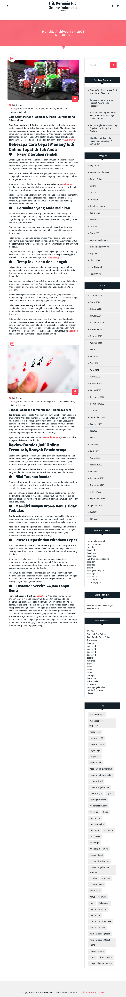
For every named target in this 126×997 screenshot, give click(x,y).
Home (57, 35)
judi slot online (97, 824)
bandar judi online (51, 437)
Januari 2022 (95, 471)
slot (92, 903)
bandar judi (28, 401)
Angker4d (94, 165)
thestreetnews (97, 951)
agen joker (96, 732)
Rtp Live (93, 253)
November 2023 (97, 329)
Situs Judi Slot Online (96, 634)
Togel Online (95, 274)
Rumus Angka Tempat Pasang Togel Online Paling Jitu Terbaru (103, 128)
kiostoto (90, 643)
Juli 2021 (93, 512)
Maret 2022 (95, 458)
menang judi (62, 108)
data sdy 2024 (93, 579)
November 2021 (97, 485)
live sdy (90, 547)
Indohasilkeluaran (98, 206)
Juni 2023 (94, 356)
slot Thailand (96, 267)
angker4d (17, 108)
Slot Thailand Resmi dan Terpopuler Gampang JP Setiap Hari (101, 141)
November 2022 (97, 404)
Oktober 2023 (96, 336)
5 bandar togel (97, 715)
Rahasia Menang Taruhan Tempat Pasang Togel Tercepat (101, 103)
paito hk (90, 568)
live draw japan (94, 582)
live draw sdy (53, 257)
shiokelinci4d (93, 681)
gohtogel (91, 675)
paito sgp (91, 565)
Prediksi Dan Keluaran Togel (100, 605)
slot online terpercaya (101, 921)
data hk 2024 (93, 576)
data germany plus (95, 571)
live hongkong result (96, 541)
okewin (90, 693)
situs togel (95, 891)
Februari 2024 (96, 309)
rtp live (94, 878)
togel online (107, 957)
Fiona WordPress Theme (93, 992)
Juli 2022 (93, 431)
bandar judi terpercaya (45, 401)
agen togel (95, 750)
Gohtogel (94, 199)
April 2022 (94, 451)
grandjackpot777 (98, 799)
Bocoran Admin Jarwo (99, 172)
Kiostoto (94, 220)
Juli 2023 (93, 350)
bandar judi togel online (102, 775)
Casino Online (96, 179)
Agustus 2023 (96, 343)
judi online (50, 108)
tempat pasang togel (100, 934)
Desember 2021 (97, 478)
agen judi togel (97, 744)
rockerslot (91, 684)
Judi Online (17, 105)
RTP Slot (90, 631)
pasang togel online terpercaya (99, 869)
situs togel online (98, 897)
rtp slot (106, 878)
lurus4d (93, 226)
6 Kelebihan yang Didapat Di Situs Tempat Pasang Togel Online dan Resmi (103, 116)
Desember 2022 (97, 397)
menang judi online (20, 112)
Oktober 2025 (96, 295)
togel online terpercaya (101, 963)
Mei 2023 (94, 363)
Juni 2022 (94, 438)
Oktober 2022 (96, 410)
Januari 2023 (95, 390)
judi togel (95, 830)
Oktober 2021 (96, 492)
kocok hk (91, 550)
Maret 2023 (95, 377)
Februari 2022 (96, 465)
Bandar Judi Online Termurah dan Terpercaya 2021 (40, 410)
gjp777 (110, 793)
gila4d (90, 664)
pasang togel (97, 855)
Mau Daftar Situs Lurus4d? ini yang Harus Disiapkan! (103, 91)
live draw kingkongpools (98, 559)
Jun (75, 98)
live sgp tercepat (94, 544)
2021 (64, 35)
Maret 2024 (95, 302)
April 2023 (94, 370)
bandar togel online (100, 787)
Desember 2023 (97, 322)
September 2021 (97, 498)
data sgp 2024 (93, 574)
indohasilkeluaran (31, 108)
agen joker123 (97, 738)
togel (93, 957)
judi (42, 108)
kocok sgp (91, 553)
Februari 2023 (96, 383)
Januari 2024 (95, 316)
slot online (95, 915)
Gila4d (93, 192)
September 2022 (97, 417)
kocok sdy (91, 556)
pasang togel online (99, 240)
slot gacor (104, 903)
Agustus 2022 (96, 424)
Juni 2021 (94, 519)
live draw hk (70, 140)
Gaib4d (93, 186)
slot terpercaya (98, 927)
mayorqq (91, 661)
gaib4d (90, 658)
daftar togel (96, 793)
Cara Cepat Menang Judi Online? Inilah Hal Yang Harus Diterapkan (42, 118)
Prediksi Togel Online (99, 247)
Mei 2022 (94, 444)
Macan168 (94, 233)
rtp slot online (97, 884)
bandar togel (97, 781)
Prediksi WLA (93, 608)
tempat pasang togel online (99, 942)
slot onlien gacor (98, 909)
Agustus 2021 (96, 505)
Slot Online (95, 260)
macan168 (91, 678)
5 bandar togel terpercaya (96, 723)
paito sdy (91, 562)
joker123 (94, 812)
